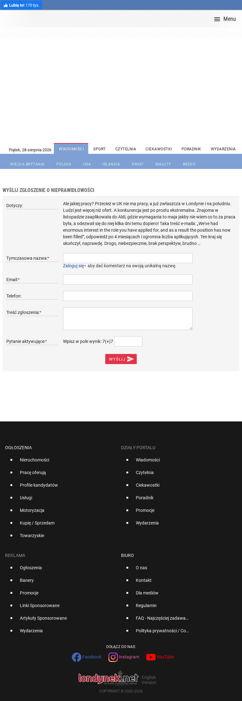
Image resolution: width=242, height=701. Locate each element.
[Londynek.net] (123, 18)
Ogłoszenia (18, 447)
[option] (60, 462)
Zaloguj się (73, 265)
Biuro (127, 555)
